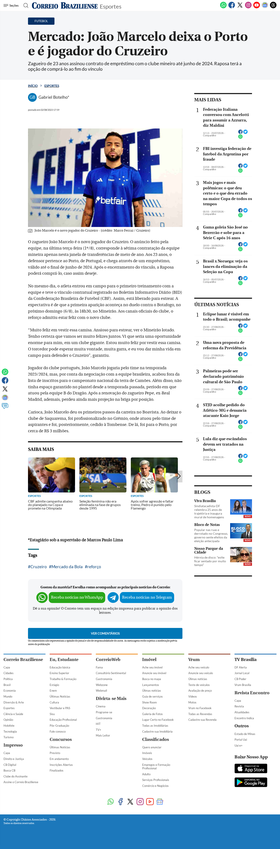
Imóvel (149, 659)
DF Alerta (240, 667)
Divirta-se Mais (111, 698)
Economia (10, 690)
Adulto (146, 774)
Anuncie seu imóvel (154, 673)
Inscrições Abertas (61, 764)
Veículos (147, 759)
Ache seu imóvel (152, 667)
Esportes (110, 6)
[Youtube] (256, 7)
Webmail (101, 690)
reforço (94, 566)
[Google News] (265, 7)
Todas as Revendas (200, 714)
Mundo (8, 696)
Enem (53, 690)
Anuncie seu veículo (200, 673)
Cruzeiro (38, 566)
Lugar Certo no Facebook (158, 719)
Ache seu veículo (198, 667)
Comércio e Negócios (155, 785)
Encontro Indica (244, 718)
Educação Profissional (63, 719)
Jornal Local (241, 673)
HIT (98, 724)
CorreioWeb (108, 659)
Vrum (194, 659)
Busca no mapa (151, 679)
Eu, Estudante (64, 659)
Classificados (155, 739)
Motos (192, 702)
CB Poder (240, 679)
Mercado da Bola (67, 566)
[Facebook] (231, 7)
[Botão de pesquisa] (24, 5)
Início (33, 86)
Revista (239, 706)
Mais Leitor (103, 735)
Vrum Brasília (242, 685)
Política (8, 679)
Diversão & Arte (14, 702)
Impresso (13, 745)
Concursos (61, 739)
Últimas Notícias (60, 696)
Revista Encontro (252, 692)
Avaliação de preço (200, 690)
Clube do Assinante (16, 776)
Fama (99, 667)
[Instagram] (248, 7)
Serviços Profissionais (155, 780)
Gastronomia (104, 679)
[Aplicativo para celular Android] (250, 783)
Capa (7, 667)
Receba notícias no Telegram (147, 597)
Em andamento (59, 759)
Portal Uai (240, 739)
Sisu (52, 714)
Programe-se (104, 712)
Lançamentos (150, 685)
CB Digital (10, 764)
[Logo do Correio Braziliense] (65, 5)
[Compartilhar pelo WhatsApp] (240, 138)
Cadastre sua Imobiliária (157, 731)
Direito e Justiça (14, 759)
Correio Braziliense (23, 659)
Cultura (54, 702)
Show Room (149, 702)
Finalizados (56, 770)
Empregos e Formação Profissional (156, 766)
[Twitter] (240, 7)
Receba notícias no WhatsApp (77, 597)
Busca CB (9, 770)
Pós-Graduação (59, 725)
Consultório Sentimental (111, 673)
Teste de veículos (199, 685)
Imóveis (147, 753)
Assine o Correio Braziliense (21, 782)
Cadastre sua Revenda (202, 719)
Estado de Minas (244, 734)
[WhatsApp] (223, 7)
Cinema (100, 706)
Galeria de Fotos (152, 714)
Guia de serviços (152, 696)
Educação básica (60, 667)
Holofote (9, 725)
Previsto (55, 753)
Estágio (54, 685)
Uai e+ (238, 745)
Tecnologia (10, 731)
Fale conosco (58, 731)
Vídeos (192, 696)
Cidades (9, 673)
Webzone (102, 685)
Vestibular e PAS (60, 708)
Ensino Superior (59, 673)
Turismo (9, 737)
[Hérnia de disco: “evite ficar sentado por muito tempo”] (241, 554)
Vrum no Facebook (200, 708)
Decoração (149, 708)
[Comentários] (5, 408)
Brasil (7, 685)
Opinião (8, 719)
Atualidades (241, 712)
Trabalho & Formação (63, 679)
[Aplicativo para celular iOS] (250, 769)
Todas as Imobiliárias (155, 725)
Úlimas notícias (151, 690)
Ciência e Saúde (13, 714)
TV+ (98, 729)
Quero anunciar (151, 747)
